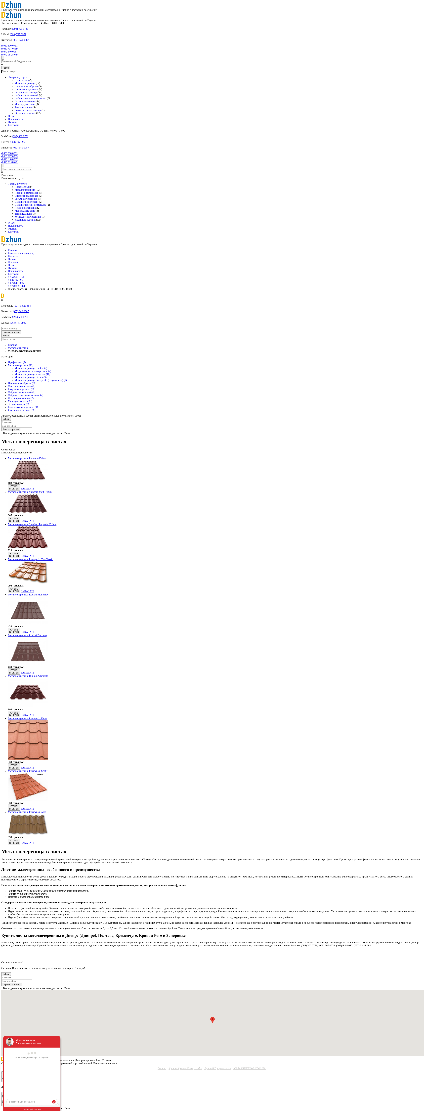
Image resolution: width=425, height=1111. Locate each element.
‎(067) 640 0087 (21, 40)
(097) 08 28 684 (9, 54)
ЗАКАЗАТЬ (27, 488)
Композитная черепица (28, 110)
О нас (11, 116)
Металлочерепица (25, 83)
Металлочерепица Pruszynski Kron (27, 718)
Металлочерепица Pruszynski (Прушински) (41, 380)
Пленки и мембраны (26, 86)
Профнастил (22, 80)
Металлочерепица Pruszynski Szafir (27, 771)
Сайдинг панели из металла (30, 98)
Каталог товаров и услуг (22, 253)
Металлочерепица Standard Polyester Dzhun (32, 524)
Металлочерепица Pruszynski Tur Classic (30, 559)
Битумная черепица (26, 92)
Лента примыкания (26, 101)
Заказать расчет (11, 429)
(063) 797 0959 (18, 34)
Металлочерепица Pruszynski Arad (27, 812)
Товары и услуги (17, 77)
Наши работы (15, 119)
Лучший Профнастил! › (217, 1068)
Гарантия (13, 256)
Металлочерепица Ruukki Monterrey (28, 594)
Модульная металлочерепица (33, 371)
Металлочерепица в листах (32, 374)
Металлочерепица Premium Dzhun (27, 458)
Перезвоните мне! (12, 984)
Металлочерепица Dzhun (30, 377)
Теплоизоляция (23, 107)
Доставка (13, 262)
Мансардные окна (25, 104)
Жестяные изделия (25, 113)
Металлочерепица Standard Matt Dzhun (30, 491)
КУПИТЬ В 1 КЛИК (14, 487)
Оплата (12, 259)
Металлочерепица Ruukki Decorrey (27, 635)
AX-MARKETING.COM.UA (249, 1068)
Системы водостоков (26, 89)
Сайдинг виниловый (26, 95)
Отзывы (12, 122)
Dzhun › (162, 1068)
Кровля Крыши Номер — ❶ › (185, 1068)
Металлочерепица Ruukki (31, 368)
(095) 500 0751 (20, 28)
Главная (12, 250)
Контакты (13, 125)
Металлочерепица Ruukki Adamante (28, 676)
